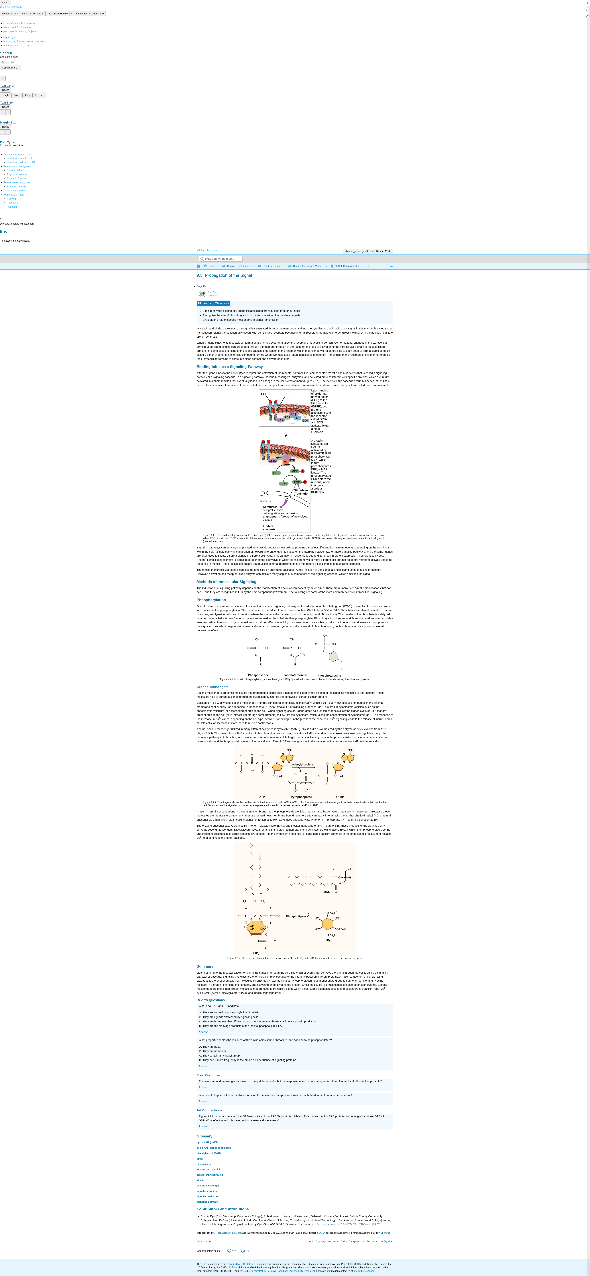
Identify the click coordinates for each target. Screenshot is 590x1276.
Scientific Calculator (18, 178)
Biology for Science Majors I (308, 266)
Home (212, 266)
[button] (12, 202)
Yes (234, 1251)
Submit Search (10, 67)
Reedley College (272, 266)
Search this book (9, 57)
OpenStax (212, 292)
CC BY (322, 1232)
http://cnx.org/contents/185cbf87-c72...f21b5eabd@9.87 (345, 1224)
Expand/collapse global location (391, 265)
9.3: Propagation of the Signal (227, 1232)
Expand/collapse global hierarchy (200, 266)
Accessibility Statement (302, 1271)
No (247, 1251)
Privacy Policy (258, 1271)
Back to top (202, 1241)
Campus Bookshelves (239, 266)
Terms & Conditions (277, 1271)
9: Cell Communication (348, 266)
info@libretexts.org (363, 1271)
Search (202, 259)
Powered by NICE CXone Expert (245, 1264)
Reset (5, 90)
